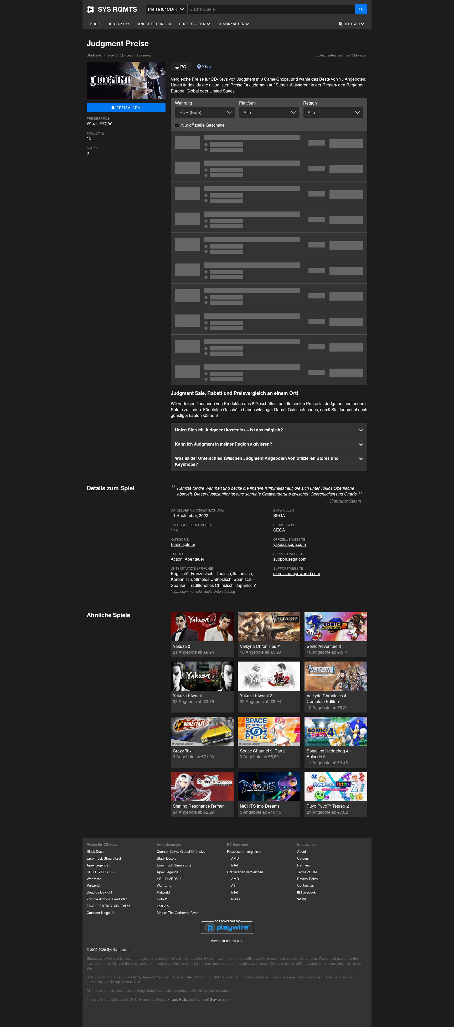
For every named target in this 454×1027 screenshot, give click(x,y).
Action (177, 559)
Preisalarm (128, 107)
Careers (303, 858)
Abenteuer (194, 559)
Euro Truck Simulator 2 (104, 858)
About (301, 851)
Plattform (247, 103)
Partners (303, 865)
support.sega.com (289, 559)
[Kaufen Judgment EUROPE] (269, 194)
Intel (234, 865)
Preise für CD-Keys (110, 23)
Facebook (308, 892)
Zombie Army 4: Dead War (107, 898)
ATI (233, 885)
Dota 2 (162, 898)
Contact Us (305, 885)
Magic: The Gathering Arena (178, 912)
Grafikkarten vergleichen (245, 871)
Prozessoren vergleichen (245, 851)
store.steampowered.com (296, 573)
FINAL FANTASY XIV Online (108, 905)
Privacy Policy (307, 878)
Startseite (112, 9)
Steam (355, 501)
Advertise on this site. (227, 940)
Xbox (206, 67)
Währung (183, 103)
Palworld (93, 885)
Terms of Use (307, 871)
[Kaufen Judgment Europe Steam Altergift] (269, 347)
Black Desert (96, 851)
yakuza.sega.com (289, 544)
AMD (235, 858)
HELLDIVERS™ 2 (100, 871)
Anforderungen (155, 23)
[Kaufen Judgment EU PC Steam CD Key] (269, 220)
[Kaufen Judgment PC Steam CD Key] (269, 296)
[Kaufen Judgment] (269, 143)
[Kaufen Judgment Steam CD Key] (269, 270)
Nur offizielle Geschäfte (203, 125)
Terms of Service (208, 999)
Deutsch (351, 23)
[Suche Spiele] (361, 9)
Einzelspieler (183, 544)
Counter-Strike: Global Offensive (181, 851)
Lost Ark (163, 905)
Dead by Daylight (99, 892)
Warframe (94, 878)
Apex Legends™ (99, 865)
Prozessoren (193, 23)
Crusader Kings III (100, 912)
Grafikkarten (231, 23)
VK (304, 898)
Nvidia (235, 898)
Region (310, 103)
